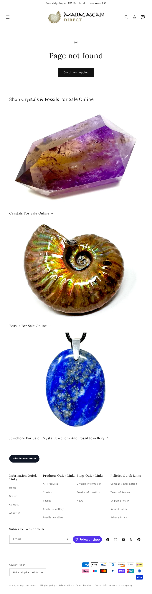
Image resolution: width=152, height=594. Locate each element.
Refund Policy (118, 509)
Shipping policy (47, 585)
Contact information (105, 585)
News (80, 500)
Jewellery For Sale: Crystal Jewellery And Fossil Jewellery (57, 438)
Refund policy (65, 585)
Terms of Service (120, 492)
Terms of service (83, 585)
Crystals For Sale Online (29, 213)
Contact (14, 504)
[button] (8, 17)
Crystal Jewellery (53, 509)
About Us (14, 513)
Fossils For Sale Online (28, 326)
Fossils (47, 500)
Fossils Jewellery (53, 517)
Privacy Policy (118, 517)
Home (12, 487)
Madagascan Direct (26, 585)
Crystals (48, 492)
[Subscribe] (67, 539)
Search (13, 496)
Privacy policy (125, 585)
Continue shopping (76, 72)
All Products (50, 483)
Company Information (123, 483)
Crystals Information (89, 483)
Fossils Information (88, 492)
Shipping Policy (119, 500)
